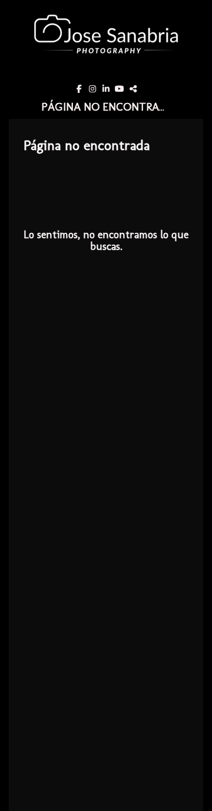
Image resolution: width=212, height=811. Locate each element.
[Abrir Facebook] (79, 89)
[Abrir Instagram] (92, 89)
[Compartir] (133, 89)
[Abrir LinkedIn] (106, 89)
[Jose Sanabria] (106, 40)
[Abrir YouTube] (119, 89)
